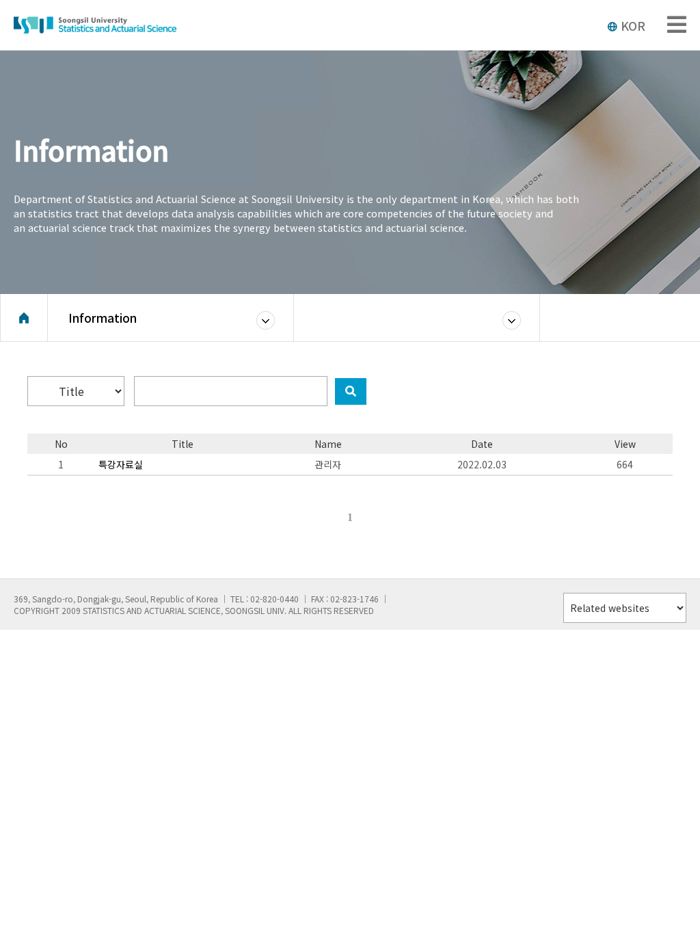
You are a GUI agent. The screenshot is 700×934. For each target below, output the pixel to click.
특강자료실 (120, 464)
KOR (633, 25)
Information (102, 317)
